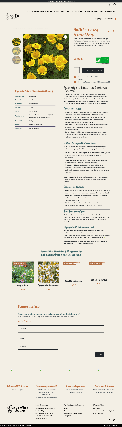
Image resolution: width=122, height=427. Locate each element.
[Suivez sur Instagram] (114, 4)
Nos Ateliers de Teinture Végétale (104, 411)
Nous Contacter (98, 413)
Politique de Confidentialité (44, 413)
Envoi (100, 354)
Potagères (67, 416)
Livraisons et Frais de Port (43, 416)
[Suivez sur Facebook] (110, 4)
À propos (99, 19)
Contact (109, 19)
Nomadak (113, 426)
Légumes (65, 11)
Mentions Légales (40, 411)
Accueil (14, 28)
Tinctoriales (76, 11)
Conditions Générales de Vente (45, 408)
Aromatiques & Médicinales (39, 11)
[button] (65, 37)
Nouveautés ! (110, 11)
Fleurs (56, 11)
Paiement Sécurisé (41, 418)
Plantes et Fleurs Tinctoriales (25, 28)
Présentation (97, 408)
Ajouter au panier (93, 70)
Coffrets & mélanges (93, 11)
